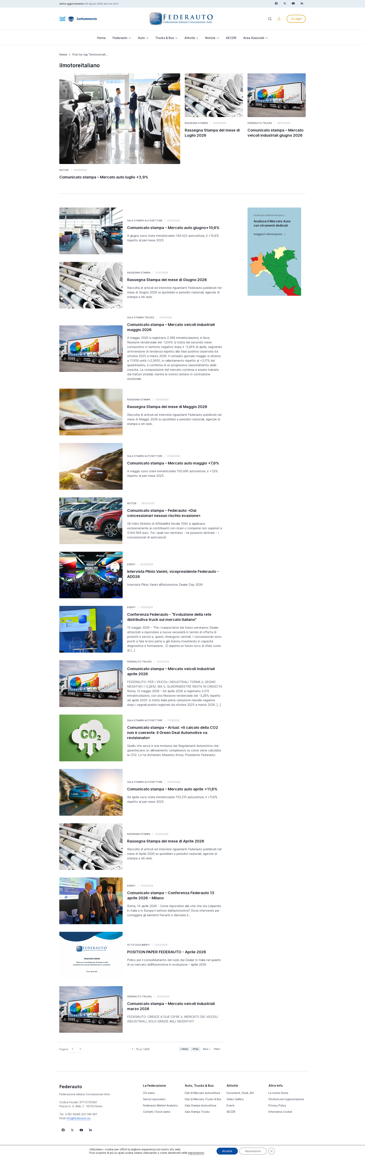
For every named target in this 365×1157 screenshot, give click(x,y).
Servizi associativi (154, 1099)
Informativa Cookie (280, 1111)
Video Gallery (235, 1099)
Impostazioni (253, 1151)
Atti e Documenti (138, 944)
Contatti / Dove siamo (156, 1111)
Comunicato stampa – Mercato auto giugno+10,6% (173, 227)
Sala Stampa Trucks (140, 317)
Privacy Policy (277, 1105)
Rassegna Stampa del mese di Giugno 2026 (167, 279)
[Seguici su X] (72, 1130)
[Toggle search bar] (270, 18)
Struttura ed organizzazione (286, 1099)
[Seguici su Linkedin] (90, 1130)
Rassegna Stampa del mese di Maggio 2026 (167, 406)
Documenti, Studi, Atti (240, 1092)
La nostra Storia (278, 1092)
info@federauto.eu (78, 1118)
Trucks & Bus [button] (164, 38)
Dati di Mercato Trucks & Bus (203, 1099)
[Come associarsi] (279, 18)
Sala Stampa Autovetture (144, 220)
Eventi (131, 564)
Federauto (70, 1086)
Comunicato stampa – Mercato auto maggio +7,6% (173, 463)
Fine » (217, 1049)
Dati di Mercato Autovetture (202, 1092)
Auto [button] (141, 38)
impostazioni (196, 1152)
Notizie (64, 170)
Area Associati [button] (253, 38)
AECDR (231, 38)
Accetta (227, 1151)
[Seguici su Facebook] (63, 1130)
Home (101, 38)
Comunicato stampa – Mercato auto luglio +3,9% (103, 177)
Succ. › (206, 1049)
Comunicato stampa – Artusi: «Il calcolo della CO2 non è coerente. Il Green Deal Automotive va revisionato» (172, 732)
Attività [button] (189, 38)
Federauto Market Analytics (160, 1105)
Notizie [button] (210, 38)
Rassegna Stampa (196, 123)
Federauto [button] (120, 38)
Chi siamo (149, 1092)
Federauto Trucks (260, 123)
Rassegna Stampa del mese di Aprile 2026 (165, 841)
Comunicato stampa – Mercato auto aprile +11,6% (172, 789)
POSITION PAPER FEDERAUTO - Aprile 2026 (166, 952)
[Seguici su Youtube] (81, 1130)
